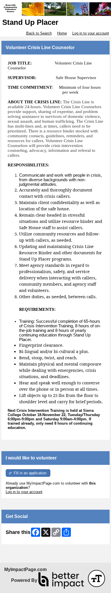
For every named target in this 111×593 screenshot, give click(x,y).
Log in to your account (90, 33)
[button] (96, 578)
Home (62, 33)
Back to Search (39, 33)
